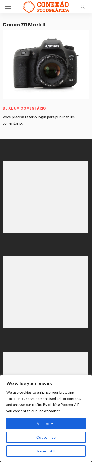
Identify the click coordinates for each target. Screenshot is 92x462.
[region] (46, 418)
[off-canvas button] (8, 7)
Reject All (46, 451)
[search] (82, 6)
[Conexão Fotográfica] (46, 6)
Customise (46, 437)
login (42, 117)
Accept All (46, 423)
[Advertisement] (45, 197)
